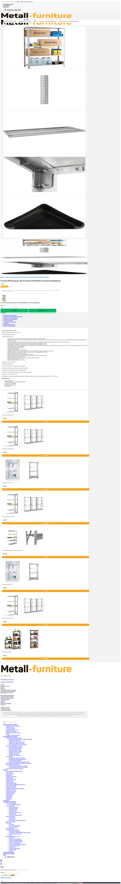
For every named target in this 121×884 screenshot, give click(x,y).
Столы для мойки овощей (15, 840)
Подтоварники (10, 828)
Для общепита (13, 811)
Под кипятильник (13, 827)
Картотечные (9, 780)
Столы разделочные (14, 845)
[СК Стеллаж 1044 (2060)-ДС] (23, 615)
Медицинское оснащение (10, 315)
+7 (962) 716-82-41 (5, 708)
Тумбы (8, 734)
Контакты (5, 6)
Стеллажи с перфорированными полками (19, 832)
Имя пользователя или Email (8, 869)
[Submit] (3, 723)
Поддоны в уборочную (15, 812)
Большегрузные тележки (15, 751)
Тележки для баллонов (15, 740)
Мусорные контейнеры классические (13, 316)
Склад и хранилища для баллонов (18, 744)
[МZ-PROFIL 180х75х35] (23, 649)
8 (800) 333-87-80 (11, 24)
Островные (12, 819)
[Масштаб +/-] (2, 880)
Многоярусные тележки (15, 748)
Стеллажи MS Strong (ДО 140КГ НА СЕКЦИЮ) (38, 277)
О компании (6, 5)
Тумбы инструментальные (13, 735)
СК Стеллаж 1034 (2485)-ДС (8, 448)
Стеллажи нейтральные (12, 829)
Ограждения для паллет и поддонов (18, 767)
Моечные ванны (10, 805)
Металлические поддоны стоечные (18, 765)
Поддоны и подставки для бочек (14, 768)
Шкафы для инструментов (13, 726)
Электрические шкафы (9, 325)
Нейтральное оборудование (10, 318)
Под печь (11, 824)
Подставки (9, 823)
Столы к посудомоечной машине (17, 844)
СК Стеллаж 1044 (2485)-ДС (8, 516)
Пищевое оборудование (50, 21)
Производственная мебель (10, 21)
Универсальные (10, 793)
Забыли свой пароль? (6, 877)
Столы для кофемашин (15, 839)
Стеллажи (41, 21)
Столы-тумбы (12, 849)
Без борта (11, 851)
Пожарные (9, 797)
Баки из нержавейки (11, 803)
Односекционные (13, 807)
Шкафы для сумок (11, 789)
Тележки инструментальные (13, 732)
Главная (2, 277)
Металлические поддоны (12, 764)
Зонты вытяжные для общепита (17, 820)
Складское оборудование (9, 321)
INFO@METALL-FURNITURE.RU (14, 10)
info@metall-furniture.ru (6, 710)
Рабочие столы (10, 727)
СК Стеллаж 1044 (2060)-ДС (8, 618)
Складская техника (63, 21)
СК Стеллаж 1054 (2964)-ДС (8, 414)
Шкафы (35, 21)
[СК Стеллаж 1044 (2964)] (23, 480)
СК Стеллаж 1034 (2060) (7, 584)
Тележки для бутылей (14, 752)
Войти (12, 875)
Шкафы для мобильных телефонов (15, 788)
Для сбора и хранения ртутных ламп (15, 784)
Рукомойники (12, 813)
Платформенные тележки (15, 747)
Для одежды (9, 772)
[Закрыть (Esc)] (1, 880)
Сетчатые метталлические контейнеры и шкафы (18, 763)
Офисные (8, 799)
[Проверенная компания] (7, 679)
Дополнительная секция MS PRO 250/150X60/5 (12, 550)
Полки (10, 835)
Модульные (9, 795)
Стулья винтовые (10, 728)
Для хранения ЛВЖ (11, 785)
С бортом (11, 837)
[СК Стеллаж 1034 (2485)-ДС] (23, 446)
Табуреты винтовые (11, 731)
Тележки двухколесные (15, 749)
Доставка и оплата (8, 4)
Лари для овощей (10, 821)
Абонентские (9, 777)
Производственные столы (13, 836)
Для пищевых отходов (15, 804)
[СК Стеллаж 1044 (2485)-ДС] (23, 514)
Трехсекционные (13, 809)
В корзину (14, 310)
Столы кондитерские (14, 848)
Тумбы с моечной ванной (15, 815)
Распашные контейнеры (15, 760)
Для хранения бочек (11, 783)
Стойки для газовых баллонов (17, 743)
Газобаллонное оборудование (13, 737)
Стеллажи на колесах (14, 831)
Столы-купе (12, 847)
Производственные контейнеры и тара (19, 761)
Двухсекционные (13, 808)
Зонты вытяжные (10, 816)
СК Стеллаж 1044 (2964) (7, 482)
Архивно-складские (11, 776)
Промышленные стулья (12, 730)
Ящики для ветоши (11, 791)
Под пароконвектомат (14, 825)
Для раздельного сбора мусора (14, 771)
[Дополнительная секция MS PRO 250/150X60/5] (23, 547)
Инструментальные (11, 779)
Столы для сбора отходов (15, 841)
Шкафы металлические (9, 324)
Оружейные (9, 796)
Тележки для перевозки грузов (14, 745)
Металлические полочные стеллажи (18, 277)
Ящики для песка (10, 792)
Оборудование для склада (25, 21)
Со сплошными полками (15, 833)
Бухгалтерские (10, 773)
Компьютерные (10, 781)
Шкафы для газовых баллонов (17, 741)
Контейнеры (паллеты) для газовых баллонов (20, 739)
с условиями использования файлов (65, 882)
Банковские (9, 775)
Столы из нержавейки (14, 843)
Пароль (3, 872)
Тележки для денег (14, 753)
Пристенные (12, 817)
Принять (80, 882)
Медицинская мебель (74, 21)
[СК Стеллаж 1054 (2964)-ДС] (23, 412)
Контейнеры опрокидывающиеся (17, 759)
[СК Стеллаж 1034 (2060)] (23, 581)
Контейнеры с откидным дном (17, 757)
